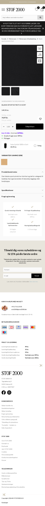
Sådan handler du (7, 405)
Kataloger (5, 502)
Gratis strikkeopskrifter (9, 473)
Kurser (4, 460)
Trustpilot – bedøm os (9, 425)
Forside (4, 39)
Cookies (4, 452)
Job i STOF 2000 (7, 449)
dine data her (34, 281)
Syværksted (5, 479)
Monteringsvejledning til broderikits (13, 487)
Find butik (5, 446)
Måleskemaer (6, 476)
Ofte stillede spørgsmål (9, 419)
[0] (42, 9)
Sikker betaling (6, 411)
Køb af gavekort (7, 428)
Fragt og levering (7, 414)
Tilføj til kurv (29, 126)
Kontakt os (5, 443)
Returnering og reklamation (10, 417)
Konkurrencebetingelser (10, 457)
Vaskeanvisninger (7, 484)
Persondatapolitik (7, 455)
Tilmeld (36, 276)
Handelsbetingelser (8, 408)
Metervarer (13, 39)
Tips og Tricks (6, 481)
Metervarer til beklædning (27, 39)
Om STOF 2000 (7, 441)
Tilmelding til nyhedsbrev (10, 422)
